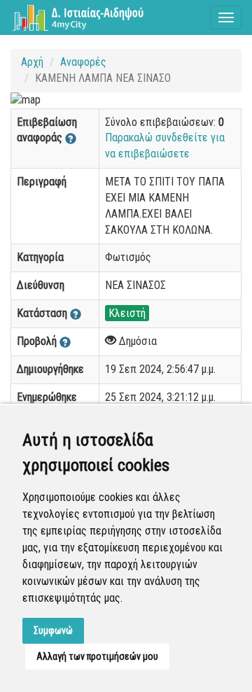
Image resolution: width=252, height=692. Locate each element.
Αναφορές (83, 62)
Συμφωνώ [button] (53, 630)
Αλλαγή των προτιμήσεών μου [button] (97, 656)
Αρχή (32, 62)
